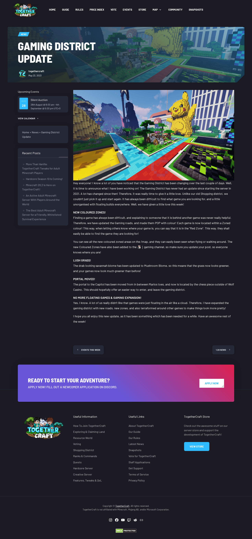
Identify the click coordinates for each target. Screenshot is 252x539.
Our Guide (134, 431)
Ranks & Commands (85, 456)
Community (175, 9)
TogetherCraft (122, 505)
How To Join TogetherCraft (89, 425)
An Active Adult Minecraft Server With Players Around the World (41, 200)
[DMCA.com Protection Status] (126, 530)
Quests (77, 462)
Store (142, 9)
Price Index (97, 9)
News (23, 34)
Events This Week (90, 349)
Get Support (136, 468)
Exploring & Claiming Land (89, 431)
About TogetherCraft (141, 425)
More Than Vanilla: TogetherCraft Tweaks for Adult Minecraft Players (41, 168)
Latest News (136, 443)
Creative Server (82, 474)
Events (127, 9)
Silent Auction (39, 99)
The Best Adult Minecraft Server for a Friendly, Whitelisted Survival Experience (41, 215)
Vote (114, 9)
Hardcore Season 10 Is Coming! (44, 178)
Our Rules (134, 437)
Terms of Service (139, 474)
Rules (79, 9)
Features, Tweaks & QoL (87, 480)
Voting (77, 443)
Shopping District (83, 450)
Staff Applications (139, 462)
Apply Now (212, 383)
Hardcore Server (83, 468)
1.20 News (221, 349)
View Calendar (27, 118)
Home (52, 9)
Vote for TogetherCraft (142, 456)
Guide (65, 9)
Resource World (82, 437)
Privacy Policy (137, 480)
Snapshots (196, 9)
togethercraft (36, 71)
